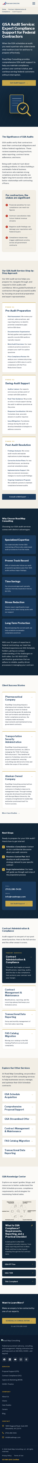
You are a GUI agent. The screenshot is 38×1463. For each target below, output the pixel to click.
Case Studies (6, 1405)
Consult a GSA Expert (19, 497)
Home (4, 9)
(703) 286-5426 (11, 1433)
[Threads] (26, 1359)
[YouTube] (15, 1359)
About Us (5, 1396)
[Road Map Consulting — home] (11, 3)
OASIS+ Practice (8, 1384)
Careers (5, 1409)
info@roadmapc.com (12, 1437)
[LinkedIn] (10, 1359)
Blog (3, 1413)
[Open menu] (33, 3)
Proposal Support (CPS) (10, 1371)
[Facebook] (4, 1359)
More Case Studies (11, 813)
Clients (4, 1401)
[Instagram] (21, 1359)
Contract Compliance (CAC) (11, 1375)
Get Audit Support (19, 83)
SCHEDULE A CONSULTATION (19, 1321)
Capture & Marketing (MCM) (12, 1380)
